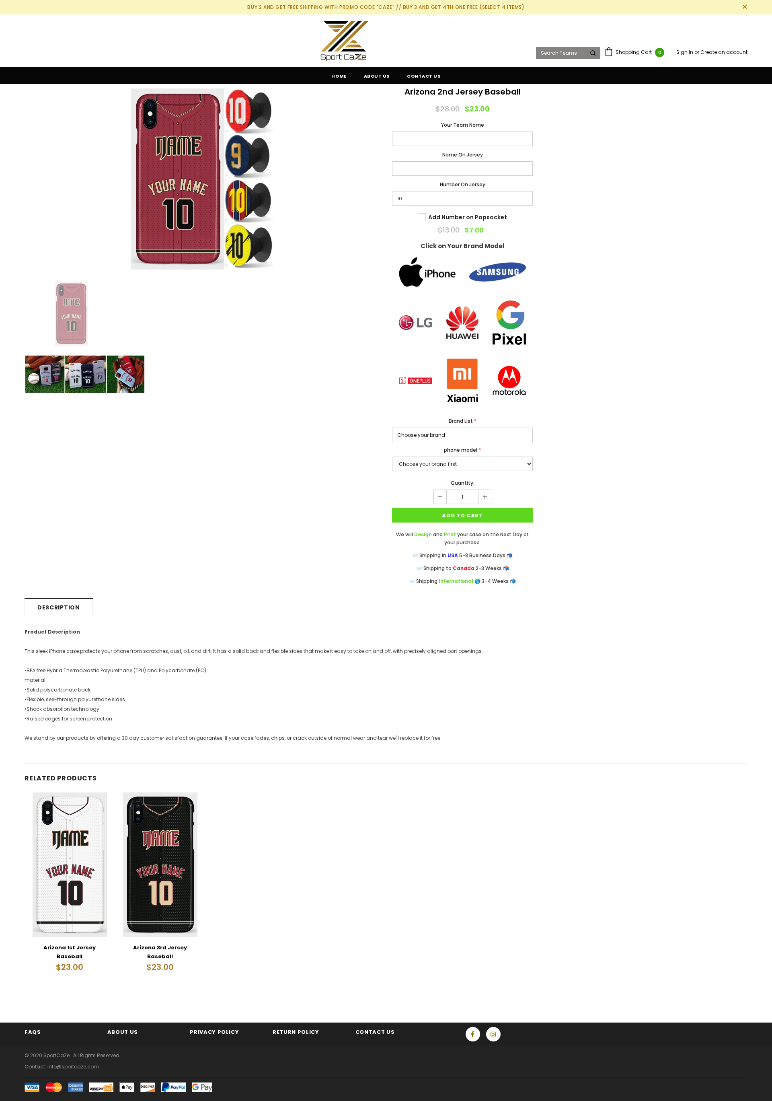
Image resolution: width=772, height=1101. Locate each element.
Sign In (685, 52)
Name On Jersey (462, 154)
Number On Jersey (462, 184)
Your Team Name (462, 124)
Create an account (723, 52)
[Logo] (277, 41)
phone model (462, 450)
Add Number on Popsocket (467, 217)
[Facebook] (473, 1034)
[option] (202, 179)
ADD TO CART (462, 515)
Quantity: (462, 483)
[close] (745, 7)
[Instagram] (493, 1034)
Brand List (462, 421)
